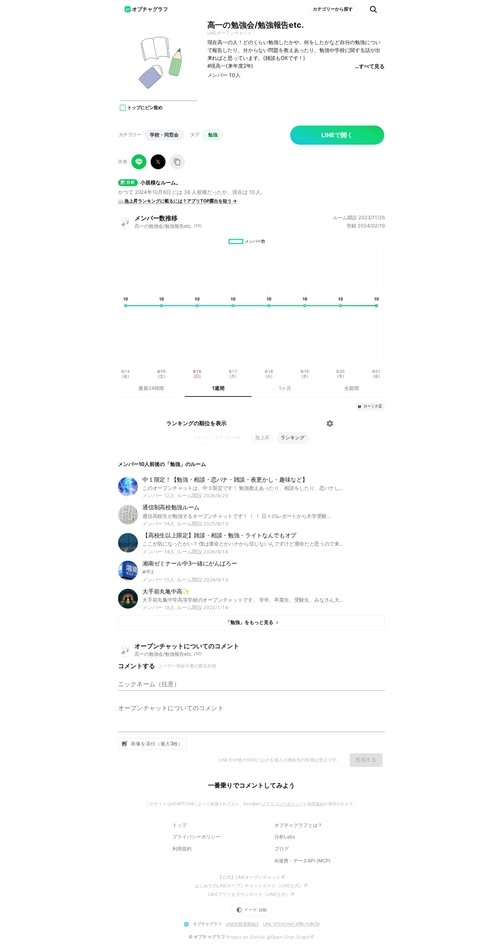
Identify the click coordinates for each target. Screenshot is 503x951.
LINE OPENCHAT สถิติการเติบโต (291, 924)
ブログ (281, 848)
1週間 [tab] (218, 388)
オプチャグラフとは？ (298, 825)
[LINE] (138, 161)
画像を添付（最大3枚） (157, 743)
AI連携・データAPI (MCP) (302, 860)
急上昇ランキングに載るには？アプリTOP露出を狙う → (177, 201)
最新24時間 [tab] (151, 388)
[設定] (330, 423)
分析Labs (284, 836)
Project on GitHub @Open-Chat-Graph (268, 937)
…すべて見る (369, 66)
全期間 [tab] (351, 388)
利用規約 (315, 804)
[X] (158, 161)
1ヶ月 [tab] (285, 388)
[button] (370, 407)
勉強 (213, 135)
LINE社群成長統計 (242, 924)
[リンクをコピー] (177, 161)
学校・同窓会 (164, 135)
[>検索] (373, 9)
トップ (179, 825)
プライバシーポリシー (282, 804)
